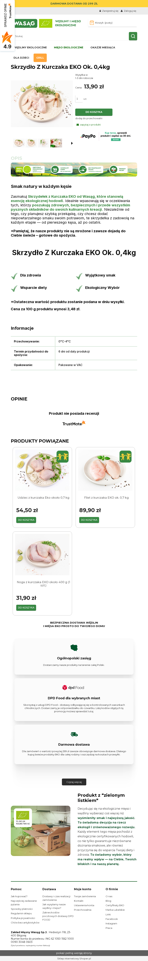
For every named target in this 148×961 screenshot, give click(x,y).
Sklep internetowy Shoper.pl (74, 958)
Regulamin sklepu (21, 913)
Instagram (111, 923)
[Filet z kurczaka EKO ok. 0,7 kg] (105, 470)
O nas (109, 896)
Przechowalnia (82, 909)
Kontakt (78, 900)
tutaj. (91, 711)
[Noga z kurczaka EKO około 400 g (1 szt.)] (42, 554)
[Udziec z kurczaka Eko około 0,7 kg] (42, 470)
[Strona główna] (46, 23)
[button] (72, 143)
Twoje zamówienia (85, 896)
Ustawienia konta (84, 905)
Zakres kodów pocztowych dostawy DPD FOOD (58, 916)
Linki (108, 914)
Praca (109, 927)
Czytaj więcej (74, 782)
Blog (108, 900)
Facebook (112, 918)
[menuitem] (30, 47)
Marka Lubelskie (115, 909)
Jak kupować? (19, 896)
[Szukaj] (133, 36)
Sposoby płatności (22, 908)
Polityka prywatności (23, 918)
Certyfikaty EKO (115, 905)
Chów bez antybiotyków (25, 922)
